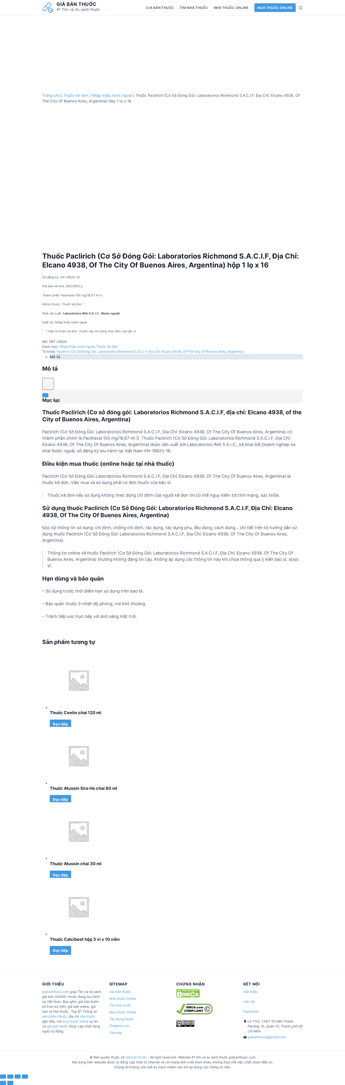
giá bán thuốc (57, 1026)
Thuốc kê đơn (76, 95)
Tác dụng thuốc (121, 1019)
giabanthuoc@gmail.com (267, 1037)
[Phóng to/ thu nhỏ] (25, 1076)
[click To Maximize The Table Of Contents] (48, 384)
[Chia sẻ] (10, 1076)
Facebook (251, 1011)
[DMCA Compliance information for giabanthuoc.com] (194, 1013)
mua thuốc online (75, 1021)
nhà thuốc (87, 1016)
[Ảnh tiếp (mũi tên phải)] (10, 1083)
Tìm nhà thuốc (194, 8)
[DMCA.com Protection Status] (188, 996)
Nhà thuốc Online (231, 8)
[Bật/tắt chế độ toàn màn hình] (18, 1076)
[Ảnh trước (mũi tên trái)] (3, 1083)
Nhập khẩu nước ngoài (112, 95)
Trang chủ (51, 95)
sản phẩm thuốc (54, 1016)
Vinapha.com (119, 1026)
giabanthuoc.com (55, 992)
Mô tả (55, 356)
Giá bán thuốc (76, 4)
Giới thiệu (250, 992)
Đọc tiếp (60, 724)
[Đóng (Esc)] (3, 1076)
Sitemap (115, 1033)
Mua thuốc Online (275, 8)
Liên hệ (248, 1002)
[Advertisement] (172, 48)
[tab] (176, 357)
